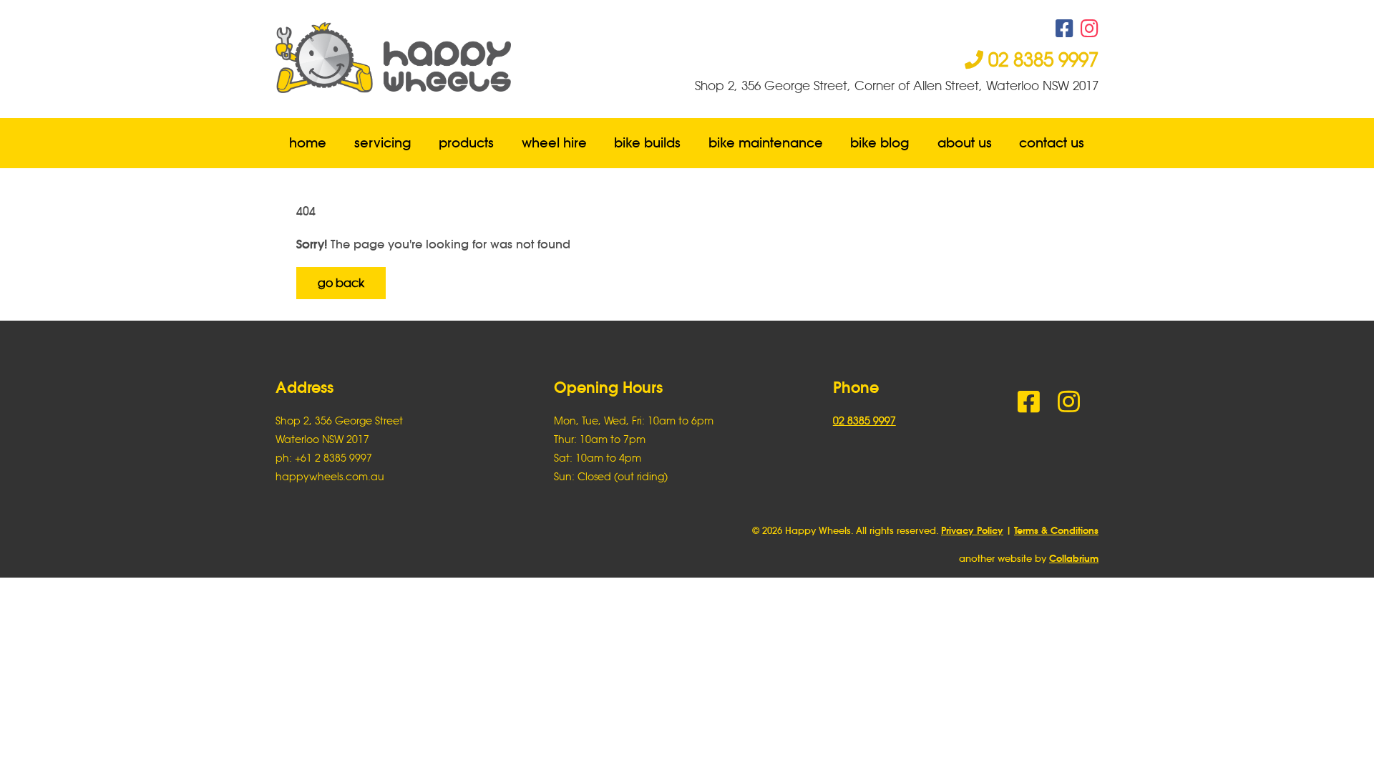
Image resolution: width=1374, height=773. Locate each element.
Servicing (382, 143)
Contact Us (1052, 143)
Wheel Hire (554, 143)
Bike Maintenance (765, 143)
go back (341, 283)
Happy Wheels (481, 57)
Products (466, 143)
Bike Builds (647, 143)
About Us (964, 143)
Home (307, 143)
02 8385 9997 (1040, 59)
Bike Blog (880, 143)
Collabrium (1073, 559)
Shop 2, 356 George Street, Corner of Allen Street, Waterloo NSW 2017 (896, 85)
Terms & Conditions (1056, 531)
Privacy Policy (972, 531)
